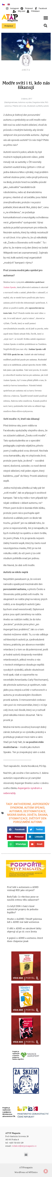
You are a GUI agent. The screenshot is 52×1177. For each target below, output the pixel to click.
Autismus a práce (25, 102)
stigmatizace (18, 818)
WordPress (20, 1172)
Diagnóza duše (38, 102)
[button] (45, 17)
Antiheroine (22, 804)
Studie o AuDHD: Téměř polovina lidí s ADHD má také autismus (24, 920)
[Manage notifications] (46, 1171)
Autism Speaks (9, 287)
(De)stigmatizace (10, 102)
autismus (15, 811)
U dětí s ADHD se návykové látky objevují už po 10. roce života (24, 930)
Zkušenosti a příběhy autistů (38, 106)
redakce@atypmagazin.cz (24, 1146)
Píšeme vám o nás (19, 106)
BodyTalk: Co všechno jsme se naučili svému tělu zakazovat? (23, 898)
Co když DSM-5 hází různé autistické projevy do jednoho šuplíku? (22, 909)
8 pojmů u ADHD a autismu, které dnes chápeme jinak (25, 940)
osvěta (32, 814)
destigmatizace (34, 811)
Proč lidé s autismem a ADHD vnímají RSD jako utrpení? (23, 889)
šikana (42, 814)
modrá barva (16, 814)
